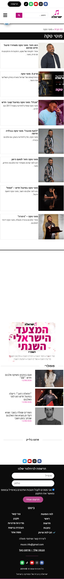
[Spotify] (31, 4)
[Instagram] (41, 4)
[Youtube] (36, 4)
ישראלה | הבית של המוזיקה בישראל (32, 574)
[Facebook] (46, 4)
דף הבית (58, 29)
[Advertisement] (32, 287)
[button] (14, 4)
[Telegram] (25, 461)
